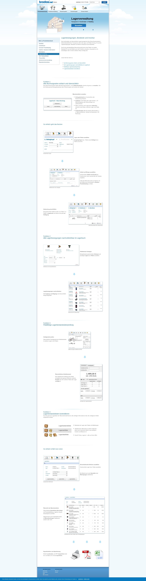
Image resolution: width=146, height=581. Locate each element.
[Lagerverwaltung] (83, 29)
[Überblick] (73, 29)
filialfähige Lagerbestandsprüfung (72, 66)
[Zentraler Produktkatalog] (77, 29)
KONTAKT (78, 2)
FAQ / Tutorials (45, 574)
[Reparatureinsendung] (91, 29)
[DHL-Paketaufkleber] (85, 29)
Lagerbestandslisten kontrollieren (72, 68)
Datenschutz (45, 572)
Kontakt (56, 572)
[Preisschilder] (87, 29)
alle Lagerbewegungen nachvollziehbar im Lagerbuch (77, 64)
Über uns (56, 570)
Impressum (45, 570)
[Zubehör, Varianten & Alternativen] (79, 29)
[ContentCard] (75, 29)
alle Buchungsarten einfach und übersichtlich (75, 63)
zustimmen (80, 579)
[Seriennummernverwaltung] (89, 29)
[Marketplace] (81, 29)
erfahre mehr (86, 579)
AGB (44, 573)
